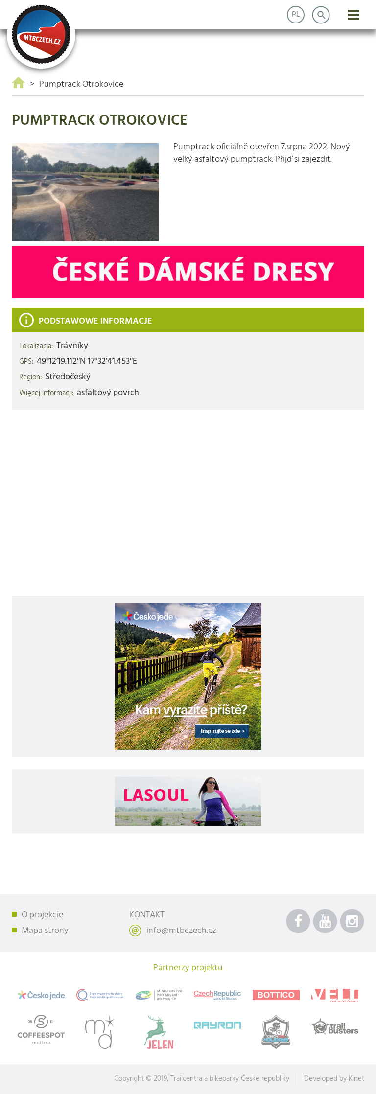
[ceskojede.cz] (188, 677)
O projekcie (42, 915)
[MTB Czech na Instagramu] (352, 921)
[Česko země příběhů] (217, 995)
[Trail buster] (335, 1026)
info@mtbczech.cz (181, 931)
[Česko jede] (41, 994)
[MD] (99, 1032)
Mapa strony (45, 931)
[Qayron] (217, 1024)
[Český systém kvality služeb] (99, 995)
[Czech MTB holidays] (276, 1032)
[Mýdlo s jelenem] (158, 1032)
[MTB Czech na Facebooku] (298, 921)
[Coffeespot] (41, 1029)
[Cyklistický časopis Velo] (335, 995)
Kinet (356, 1079)
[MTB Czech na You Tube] (325, 921)
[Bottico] (276, 995)
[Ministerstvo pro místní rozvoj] (158, 995)
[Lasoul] (188, 272)
